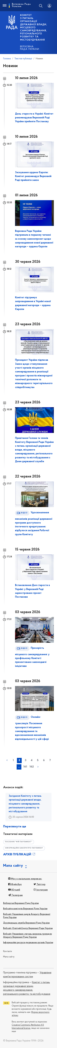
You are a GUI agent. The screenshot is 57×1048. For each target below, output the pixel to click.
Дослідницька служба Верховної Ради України (26, 923)
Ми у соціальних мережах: (26, 879)
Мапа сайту (8, 957)
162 (31, 766)
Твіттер (40, 884)
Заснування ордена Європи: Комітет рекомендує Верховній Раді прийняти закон (33, 176)
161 (25, 766)
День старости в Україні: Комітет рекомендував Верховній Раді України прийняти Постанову (34, 118)
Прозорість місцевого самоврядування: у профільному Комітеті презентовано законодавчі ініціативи (32, 657)
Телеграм (17, 895)
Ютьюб (15, 890)
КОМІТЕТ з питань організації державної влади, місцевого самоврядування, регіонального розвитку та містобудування (33, 27)
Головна (7, 59)
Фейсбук (16, 884)
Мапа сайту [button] (13, 866)
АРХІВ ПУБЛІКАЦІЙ (17, 854)
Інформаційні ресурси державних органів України (28, 942)
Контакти (7, 951)
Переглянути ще (14, 826)
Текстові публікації (23, 59)
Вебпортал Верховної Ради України (21, 903)
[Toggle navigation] (4, 5)
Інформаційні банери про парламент (24, 848)
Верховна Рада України (29, 47)
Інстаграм (42, 890)
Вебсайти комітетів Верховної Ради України (25, 909)
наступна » (38, 766)
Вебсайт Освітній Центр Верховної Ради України (28, 928)
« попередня (7, 760)
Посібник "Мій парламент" (18, 842)
